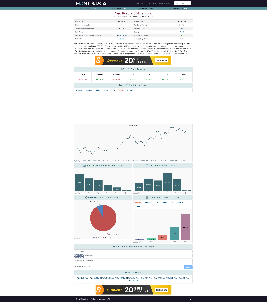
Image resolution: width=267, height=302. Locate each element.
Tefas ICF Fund (184, 278)
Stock (182, 32)
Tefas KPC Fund (159, 278)
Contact (102, 299)
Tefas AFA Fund (133, 278)
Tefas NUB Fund (82, 278)
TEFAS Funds (141, 3)
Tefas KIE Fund (171, 278)
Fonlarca (85, 299)
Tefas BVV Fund (133, 280)
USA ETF (152, 3)
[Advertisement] (133, 108)
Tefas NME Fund (108, 278)
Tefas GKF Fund (121, 278)
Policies (94, 299)
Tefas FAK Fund (95, 278)
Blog (161, 3)
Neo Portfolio (121, 35)
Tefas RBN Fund (146, 278)
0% (182, 28)
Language (168, 3)
